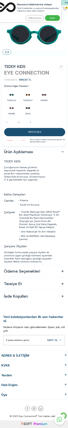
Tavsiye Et (13, 283)
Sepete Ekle (34, 132)
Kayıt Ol (52, 340)
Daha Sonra (34, 17)
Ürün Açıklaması (18, 151)
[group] (34, 34)
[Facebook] (27, 408)
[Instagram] (34, 408)
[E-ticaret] (34, 424)
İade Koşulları (16, 296)
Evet (52, 17)
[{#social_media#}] (40, 408)
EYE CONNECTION (26, 72)
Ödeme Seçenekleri (22, 271)
